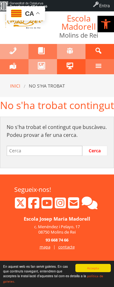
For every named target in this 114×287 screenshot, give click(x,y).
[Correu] (74, 205)
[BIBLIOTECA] (42, 51)
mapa (45, 247)
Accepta (93, 268)
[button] (106, 24)
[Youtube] (47, 205)
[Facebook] (34, 205)
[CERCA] (100, 51)
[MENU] (100, 66)
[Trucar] (14, 51)
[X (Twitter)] (21, 205)
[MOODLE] (71, 66)
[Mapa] (14, 66)
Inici (15, 86)
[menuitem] (23, 5)
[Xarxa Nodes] (90, 205)
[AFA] (71, 51)
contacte (66, 247)
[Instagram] (61, 205)
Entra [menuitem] (104, 5)
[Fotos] (42, 66)
